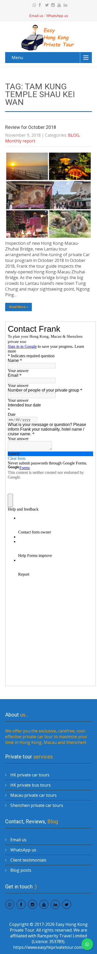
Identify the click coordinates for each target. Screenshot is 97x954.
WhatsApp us (57, 16)
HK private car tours (29, 775)
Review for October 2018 (30, 127)
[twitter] (45, 5)
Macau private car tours (33, 795)
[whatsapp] (33, 5)
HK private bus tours (30, 785)
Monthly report (20, 141)
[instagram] (51, 5)
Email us (36, 16)
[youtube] (58, 5)
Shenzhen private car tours (36, 805)
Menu (17, 57)
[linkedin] (64, 5)
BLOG (73, 135)
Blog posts (20, 870)
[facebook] (39, 5)
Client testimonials (28, 860)
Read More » (18, 307)
